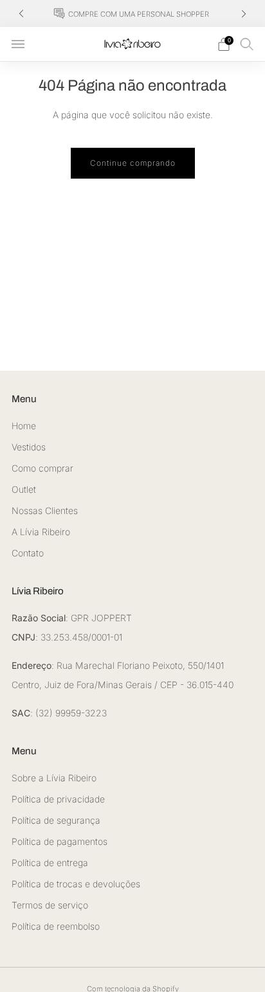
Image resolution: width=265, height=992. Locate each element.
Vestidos (29, 446)
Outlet (24, 489)
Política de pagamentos (59, 841)
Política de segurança (56, 820)
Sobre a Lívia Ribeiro (54, 777)
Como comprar (42, 468)
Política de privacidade (58, 798)
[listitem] (133, 13)
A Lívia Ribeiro (41, 531)
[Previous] (21, 14)
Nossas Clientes (45, 510)
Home (24, 425)
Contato (28, 552)
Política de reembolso (56, 926)
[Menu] (18, 44)
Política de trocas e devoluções (76, 883)
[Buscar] (247, 43)
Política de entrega (50, 862)
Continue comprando (133, 163)
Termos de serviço (50, 904)
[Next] (243, 14)
